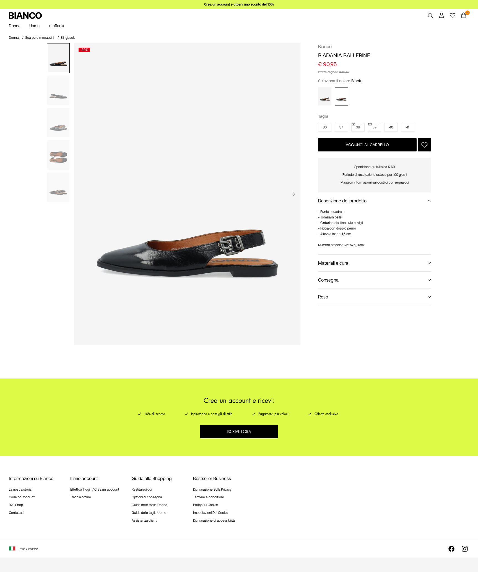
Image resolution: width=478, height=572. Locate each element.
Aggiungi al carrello (367, 145)
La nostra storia (20, 489)
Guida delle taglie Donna (149, 505)
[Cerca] (430, 15)
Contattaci (16, 513)
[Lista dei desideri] (452, 15)
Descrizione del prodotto (342, 200)
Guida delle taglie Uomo (149, 513)
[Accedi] (441, 15)
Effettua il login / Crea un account (94, 489)
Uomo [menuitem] (34, 26)
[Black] (341, 96)
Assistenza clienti (144, 520)
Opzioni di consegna (147, 497)
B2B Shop (16, 505)
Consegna (328, 279)
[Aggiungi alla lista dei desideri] (424, 144)
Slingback (68, 38)
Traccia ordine (80, 497)
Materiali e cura (333, 263)
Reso (323, 296)
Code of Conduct (22, 497)
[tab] (58, 58)
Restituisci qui (142, 489)
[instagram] (464, 548)
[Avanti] (293, 194)
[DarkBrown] (324, 96)
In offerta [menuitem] (56, 26)
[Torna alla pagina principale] (25, 15)
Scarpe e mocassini (39, 38)
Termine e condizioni (208, 497)
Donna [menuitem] (14, 26)
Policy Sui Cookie (205, 505)
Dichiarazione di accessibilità (214, 520)
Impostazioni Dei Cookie (210, 513)
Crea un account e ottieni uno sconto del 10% (239, 4)
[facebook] (451, 548)
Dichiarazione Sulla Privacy (212, 489)
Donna (14, 38)
